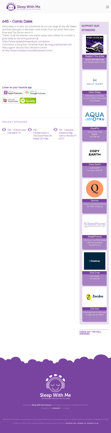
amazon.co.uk (92, 423)
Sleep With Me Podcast (41, 405)
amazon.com (71, 423)
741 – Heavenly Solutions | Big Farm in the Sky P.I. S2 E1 (68, 134)
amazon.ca (81, 423)
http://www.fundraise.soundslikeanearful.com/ (29, 50)
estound (56, 408)
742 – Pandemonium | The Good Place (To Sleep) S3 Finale (42, 134)
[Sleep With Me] (23, 9)
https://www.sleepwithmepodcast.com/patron (26, 41)
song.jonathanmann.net (59, 44)
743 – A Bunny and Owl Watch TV (16, 131)
